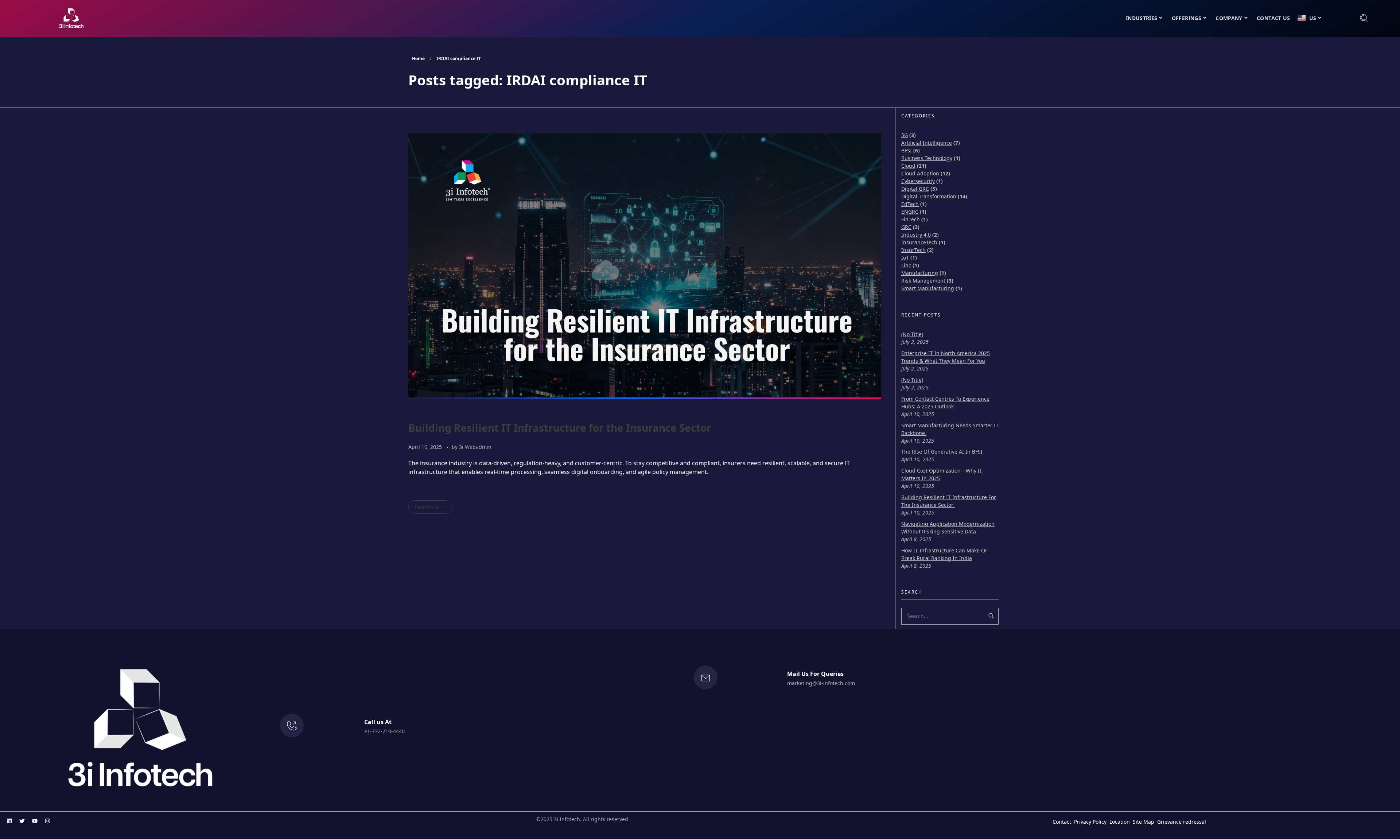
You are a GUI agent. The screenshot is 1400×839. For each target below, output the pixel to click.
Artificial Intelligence (926, 142)
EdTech (910, 204)
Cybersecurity (918, 181)
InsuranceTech (919, 242)
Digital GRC (915, 188)
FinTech (910, 219)
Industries (1142, 18)
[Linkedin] (9, 820)
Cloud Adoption (920, 173)
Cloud (908, 165)
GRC (906, 227)
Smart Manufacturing (927, 288)
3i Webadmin (475, 446)
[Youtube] (34, 820)
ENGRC (909, 211)
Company (1229, 18)
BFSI (906, 150)
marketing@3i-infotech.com (821, 683)
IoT (905, 257)
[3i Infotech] (71, 18)
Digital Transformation (928, 196)
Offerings (1186, 18)
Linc (906, 265)
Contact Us (1273, 18)
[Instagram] (47, 820)
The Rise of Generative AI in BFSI (942, 451)
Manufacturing (919, 272)
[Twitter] (21, 820)
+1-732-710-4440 (384, 731)
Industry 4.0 (916, 234)
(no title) (912, 334)
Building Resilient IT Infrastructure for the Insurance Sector (561, 428)
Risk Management (923, 280)
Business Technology (926, 158)
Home (418, 58)
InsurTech (913, 249)
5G (904, 135)
